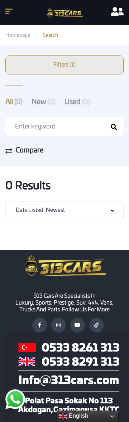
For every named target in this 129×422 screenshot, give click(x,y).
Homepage (17, 35)
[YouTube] (77, 325)
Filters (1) (64, 65)
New (44, 102)
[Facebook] (39, 325)
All (14, 102)
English (77, 416)
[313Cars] (64, 12)
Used (77, 102)
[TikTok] (96, 325)
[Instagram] (58, 325)
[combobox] (64, 210)
